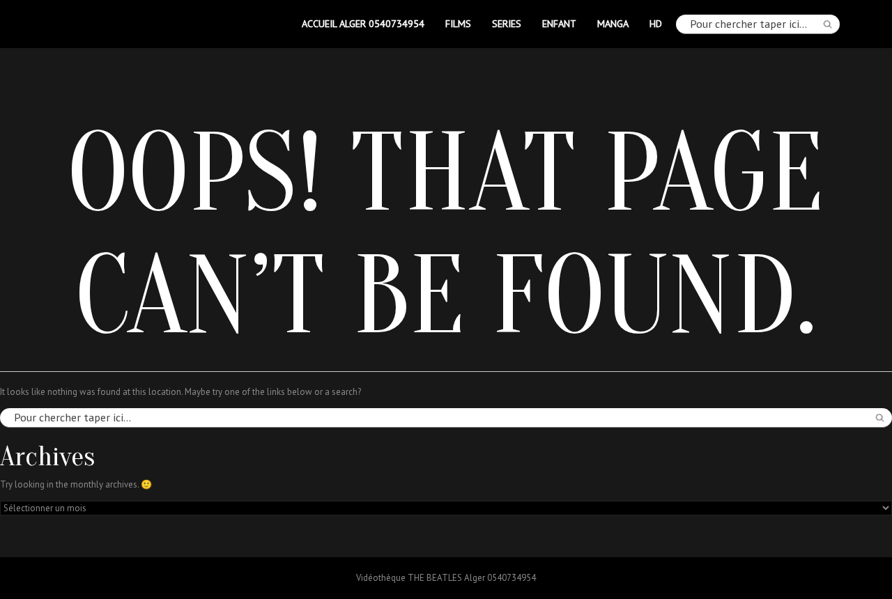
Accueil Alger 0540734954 (363, 23)
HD (655, 23)
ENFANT (559, 23)
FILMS (458, 23)
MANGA (613, 23)
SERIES (506, 23)
